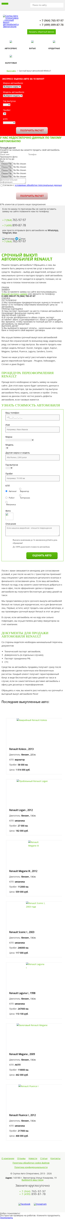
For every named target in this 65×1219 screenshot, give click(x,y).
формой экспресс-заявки (14, 293)
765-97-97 (51, 20)
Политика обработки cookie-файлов (31, 1163)
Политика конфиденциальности (31, 1167)
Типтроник (25, 497)
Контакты (55, 1158)
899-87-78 (51, 24)
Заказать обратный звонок (41, 31)
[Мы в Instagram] (40, 1204)
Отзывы (21, 1158)
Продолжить (6, 1217)
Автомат (13, 491)
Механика (11, 504)
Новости (33, 1158)
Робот (12, 497)
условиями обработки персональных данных (38, 185)
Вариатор (24, 491)
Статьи (43, 1158)
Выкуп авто (11, 71)
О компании (8, 1158)
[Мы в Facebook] (24, 1204)
